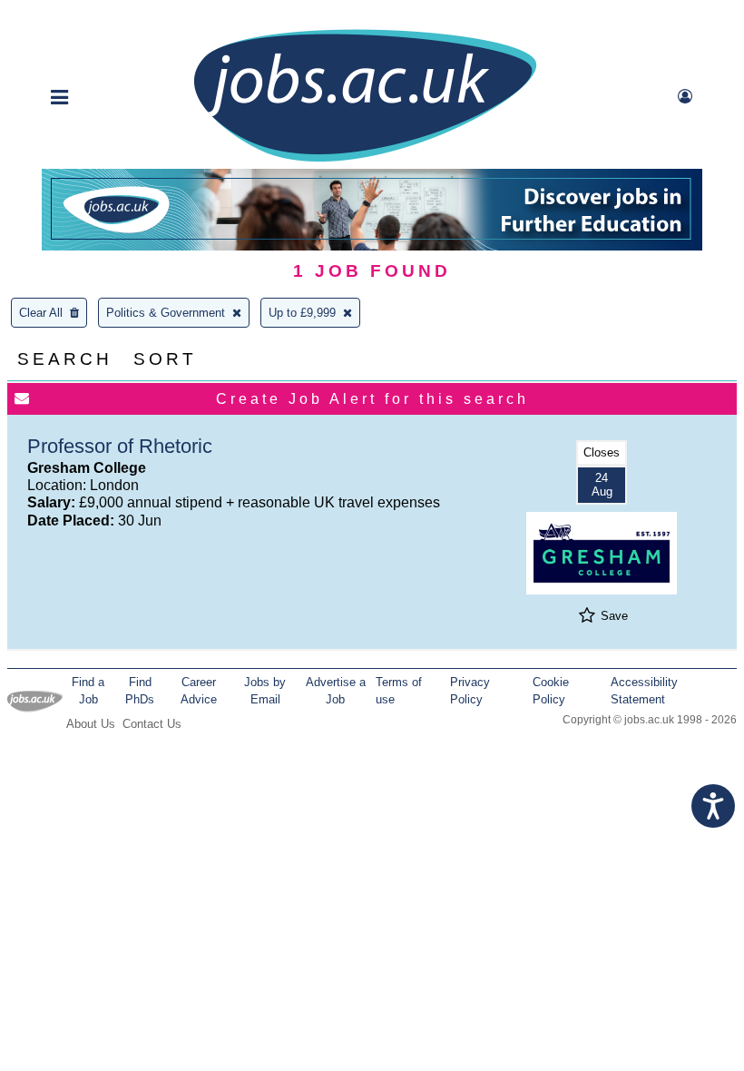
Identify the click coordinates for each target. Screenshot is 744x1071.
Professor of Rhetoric (119, 446)
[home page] (364, 160)
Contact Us (151, 724)
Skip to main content (72, 16)
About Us (90, 724)
